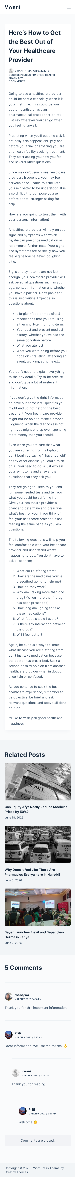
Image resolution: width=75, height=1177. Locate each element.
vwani (26, 1071)
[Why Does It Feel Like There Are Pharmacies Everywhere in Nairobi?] (38, 844)
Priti (18, 1033)
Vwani (12, 7)
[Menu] (69, 7)
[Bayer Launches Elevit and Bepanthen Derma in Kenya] (38, 907)
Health (50, 74)
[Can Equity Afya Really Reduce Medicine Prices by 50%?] (38, 781)
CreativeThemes (16, 1172)
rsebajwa (22, 995)
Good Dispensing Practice (26, 74)
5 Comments (17, 81)
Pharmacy (16, 78)
